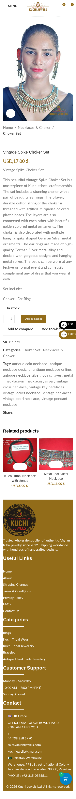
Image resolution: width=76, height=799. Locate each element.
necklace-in (15, 381)
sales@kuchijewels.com (24, 745)
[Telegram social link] (40, 412)
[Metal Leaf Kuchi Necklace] (56, 454)
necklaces (35, 381)
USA (67, 324)
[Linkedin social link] (30, 412)
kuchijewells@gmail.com (25, 751)
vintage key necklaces (46, 387)
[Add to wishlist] (23, 466)
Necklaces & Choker (34, 128)
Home (8, 128)
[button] (16, 466)
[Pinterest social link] (25, 412)
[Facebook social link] (15, 412)
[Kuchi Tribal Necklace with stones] (20, 455)
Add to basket (33, 319)
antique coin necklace (29, 364)
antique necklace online (52, 370)
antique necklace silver (21, 375)
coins (47, 375)
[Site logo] (38, 6)
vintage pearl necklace (21, 399)
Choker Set (12, 134)
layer (57, 375)
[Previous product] (5, 143)
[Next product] (15, 143)
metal (68, 375)
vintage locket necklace (21, 393)
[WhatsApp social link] (35, 412)
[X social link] (20, 412)
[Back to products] (10, 143)
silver (49, 381)
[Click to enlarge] (10, 113)
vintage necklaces (57, 393)
